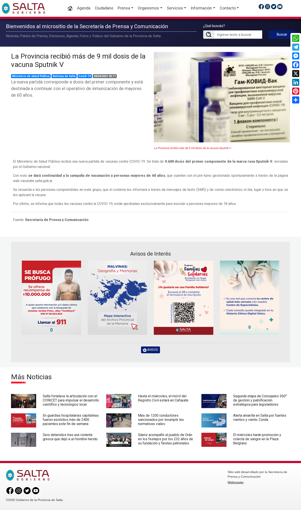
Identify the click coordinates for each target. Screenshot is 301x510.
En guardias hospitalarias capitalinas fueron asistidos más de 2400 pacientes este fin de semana (71, 419)
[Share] (295, 100)
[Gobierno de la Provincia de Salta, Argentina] (23, 8)
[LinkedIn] (295, 82)
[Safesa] (249, 298)
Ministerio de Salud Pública (31, 76)
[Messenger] (295, 56)
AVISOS (152, 350)
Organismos (148, 8)
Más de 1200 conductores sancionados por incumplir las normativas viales (161, 419)
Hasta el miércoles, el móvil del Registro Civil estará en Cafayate (163, 398)
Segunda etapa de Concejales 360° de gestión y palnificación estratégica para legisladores (260, 400)
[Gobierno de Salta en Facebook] (261, 6)
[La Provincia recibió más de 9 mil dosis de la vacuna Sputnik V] (222, 97)
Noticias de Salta (64, 76)
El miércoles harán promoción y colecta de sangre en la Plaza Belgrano (257, 439)
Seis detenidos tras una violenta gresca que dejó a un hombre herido (70, 437)
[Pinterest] (295, 91)
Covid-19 (84, 76)
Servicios (175, 8)
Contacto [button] (228, 8)
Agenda (83, 8)
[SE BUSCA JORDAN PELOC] (51, 298)
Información (201, 8)
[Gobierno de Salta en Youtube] (279, 6)
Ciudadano (104, 8)
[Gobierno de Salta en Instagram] (267, 6)
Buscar (282, 34)
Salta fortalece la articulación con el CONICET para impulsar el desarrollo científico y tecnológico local (71, 400)
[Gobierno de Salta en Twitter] (273, 6)
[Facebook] (295, 64)
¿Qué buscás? (214, 26)
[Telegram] (295, 47)
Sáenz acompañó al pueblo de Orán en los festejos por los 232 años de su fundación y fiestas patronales (165, 439)
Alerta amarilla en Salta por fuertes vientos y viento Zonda (259, 417)
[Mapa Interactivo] (117, 298)
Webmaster (236, 482)
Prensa (124, 8)
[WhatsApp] (295, 38)
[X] (295, 73)
